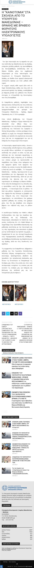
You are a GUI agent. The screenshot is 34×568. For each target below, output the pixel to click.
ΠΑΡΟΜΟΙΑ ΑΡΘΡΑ (8, 350)
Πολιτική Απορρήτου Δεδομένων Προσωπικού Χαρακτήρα (16, 548)
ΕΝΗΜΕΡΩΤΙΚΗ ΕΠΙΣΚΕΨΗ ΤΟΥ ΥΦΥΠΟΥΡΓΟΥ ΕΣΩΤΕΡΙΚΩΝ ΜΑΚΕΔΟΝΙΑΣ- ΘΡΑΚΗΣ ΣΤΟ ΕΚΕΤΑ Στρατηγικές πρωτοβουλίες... (21, 447)
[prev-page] (3, 412)
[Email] (12, 313)
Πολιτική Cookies (6, 550)
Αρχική (3, 6)
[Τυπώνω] (16, 313)
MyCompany (29, 566)
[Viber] (20, 313)
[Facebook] (3, 313)
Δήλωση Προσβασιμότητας (9, 549)
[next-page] (6, 412)
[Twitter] (8, 313)
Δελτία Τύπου (11, 6)
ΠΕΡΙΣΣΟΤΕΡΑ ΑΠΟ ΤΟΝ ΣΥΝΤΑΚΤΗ (13, 353)
